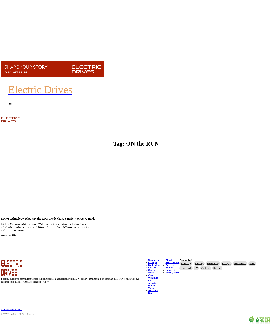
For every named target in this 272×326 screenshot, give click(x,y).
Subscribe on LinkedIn (11, 309)
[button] (269, 119)
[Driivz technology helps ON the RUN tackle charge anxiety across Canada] (48, 184)
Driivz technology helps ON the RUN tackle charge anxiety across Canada (48, 218)
